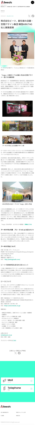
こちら (14, 340)
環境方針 (18, 415)
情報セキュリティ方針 (21, 412)
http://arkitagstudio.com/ (12, 259)
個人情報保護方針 (4, 412)
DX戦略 (2, 415)
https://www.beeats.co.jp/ (12, 305)
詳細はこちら (28, 224)
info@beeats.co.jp (6, 335)
